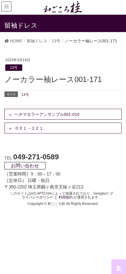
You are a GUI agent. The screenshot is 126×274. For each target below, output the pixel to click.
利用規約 (66, 197)
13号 (14, 68)
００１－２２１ (29, 128)
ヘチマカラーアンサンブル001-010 (47, 114)
